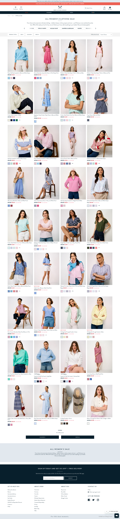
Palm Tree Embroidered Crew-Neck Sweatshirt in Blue (19, 374)
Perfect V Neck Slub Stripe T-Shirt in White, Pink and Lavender (45, 243)
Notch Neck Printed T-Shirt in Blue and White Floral (19, 286)
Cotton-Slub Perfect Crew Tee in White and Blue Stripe (20, 242)
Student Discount (11, 500)
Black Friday (36, 508)
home (9, 15)
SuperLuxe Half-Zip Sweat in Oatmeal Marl (70, 376)
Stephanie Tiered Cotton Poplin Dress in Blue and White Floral (46, 115)
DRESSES (32, 28)
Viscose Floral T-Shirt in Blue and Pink (69, 158)
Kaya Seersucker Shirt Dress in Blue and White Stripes (46, 418)
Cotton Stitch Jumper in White (14, 115)
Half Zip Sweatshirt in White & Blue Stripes (17, 158)
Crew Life (36, 494)
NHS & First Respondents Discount (15, 502)
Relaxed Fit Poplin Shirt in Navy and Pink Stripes (97, 286)
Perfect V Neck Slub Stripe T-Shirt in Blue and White (45, 330)
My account (63, 490)
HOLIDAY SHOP (54, 28)
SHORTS (80, 28)
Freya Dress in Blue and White (93, 115)
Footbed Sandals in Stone (66, 418)
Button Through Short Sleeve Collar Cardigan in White (99, 418)
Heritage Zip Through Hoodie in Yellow (95, 332)
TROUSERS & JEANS (90, 28)
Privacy (35, 504)
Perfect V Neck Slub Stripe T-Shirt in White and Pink (98, 73)
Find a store (36, 490)
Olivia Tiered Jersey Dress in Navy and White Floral (45, 200)
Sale (26, 12)
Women (49, 12)
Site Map (36, 506)
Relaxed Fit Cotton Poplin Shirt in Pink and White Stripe (73, 286)
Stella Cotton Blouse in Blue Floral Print (42, 288)
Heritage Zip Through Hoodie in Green (69, 332)
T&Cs (35, 510)
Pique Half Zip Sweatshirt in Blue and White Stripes (19, 73)
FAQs (9, 506)
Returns (9, 492)
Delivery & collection (12, 490)
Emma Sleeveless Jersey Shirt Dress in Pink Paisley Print (46, 73)
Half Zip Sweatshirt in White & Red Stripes (96, 158)
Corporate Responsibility (39, 502)
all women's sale (19, 15)
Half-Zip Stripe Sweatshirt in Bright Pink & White (71, 200)
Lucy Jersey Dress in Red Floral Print (95, 374)
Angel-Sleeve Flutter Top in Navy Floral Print (70, 242)
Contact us (10, 504)
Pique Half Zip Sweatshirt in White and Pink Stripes (45, 158)
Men (71, 12)
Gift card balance (64, 494)
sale (13, 15)
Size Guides (10, 498)
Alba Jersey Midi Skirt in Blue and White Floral (18, 200)
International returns (12, 496)
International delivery (12, 494)
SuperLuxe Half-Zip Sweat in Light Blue (42, 376)
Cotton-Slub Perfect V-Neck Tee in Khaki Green (97, 242)
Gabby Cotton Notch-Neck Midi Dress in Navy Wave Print (19, 419)
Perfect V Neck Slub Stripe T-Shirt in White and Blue (72, 73)
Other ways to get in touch (95, 492)
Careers (36, 496)
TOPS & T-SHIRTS (42, 28)
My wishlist (63, 492)
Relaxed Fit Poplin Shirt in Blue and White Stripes (98, 200)
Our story (36, 492)
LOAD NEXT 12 (42, 437)
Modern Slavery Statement (39, 500)
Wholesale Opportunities (39, 498)
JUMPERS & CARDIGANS (68, 28)
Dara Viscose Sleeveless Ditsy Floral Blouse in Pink (19, 332)
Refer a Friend (64, 496)
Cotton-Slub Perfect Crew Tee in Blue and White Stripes (73, 115)
